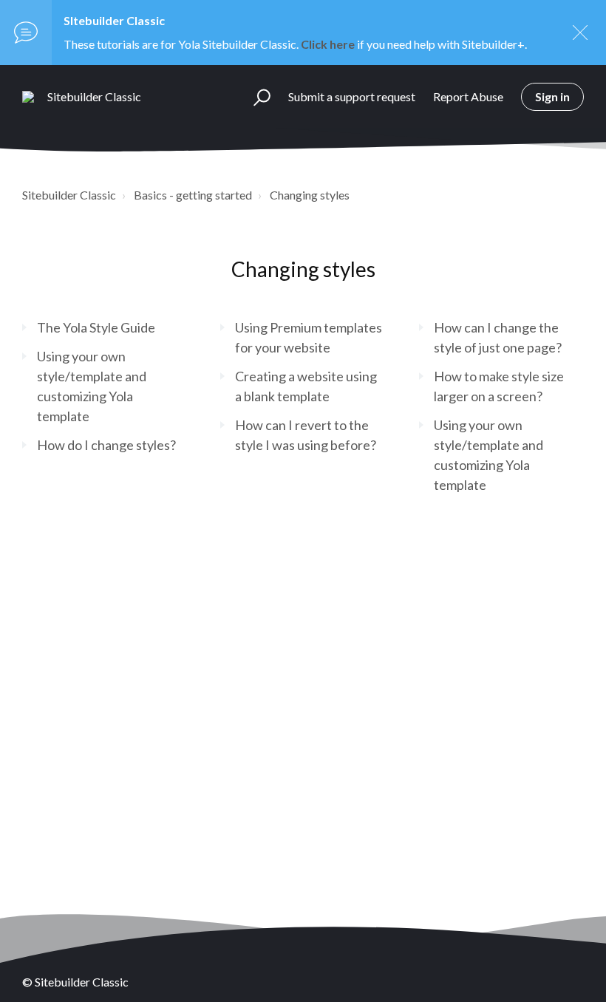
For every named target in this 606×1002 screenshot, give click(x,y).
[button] (255, 97)
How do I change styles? (106, 445)
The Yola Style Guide (96, 327)
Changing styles (310, 195)
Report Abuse (468, 96)
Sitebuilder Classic (69, 195)
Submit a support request (351, 96)
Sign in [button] (552, 96)
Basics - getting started (193, 195)
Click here (328, 44)
